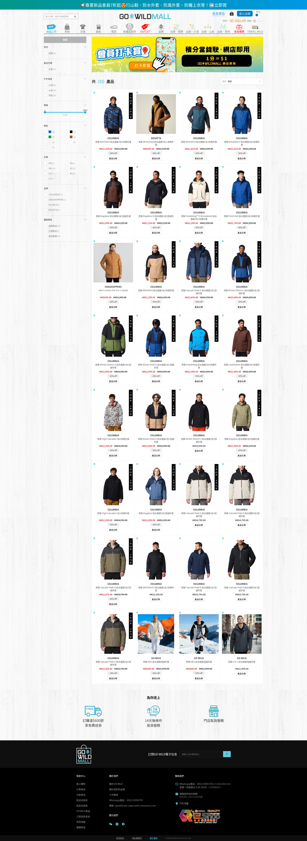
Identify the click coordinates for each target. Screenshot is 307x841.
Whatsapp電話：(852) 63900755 (126, 800)
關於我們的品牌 (117, 789)
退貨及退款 (82, 805)
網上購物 (80, 783)
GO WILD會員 (83, 811)
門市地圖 (184, 803)
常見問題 (80, 821)
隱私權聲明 (137, 838)
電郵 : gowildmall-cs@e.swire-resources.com (132, 805)
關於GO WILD (116, 783)
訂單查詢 (80, 789)
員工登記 (153, 838)
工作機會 (113, 794)
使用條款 (120, 838)
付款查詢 (80, 794)
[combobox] (241, 81)
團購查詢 (80, 827)
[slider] (45, 112)
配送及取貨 (82, 800)
